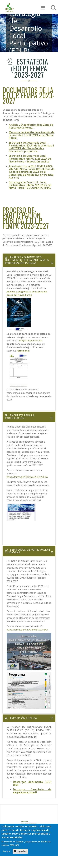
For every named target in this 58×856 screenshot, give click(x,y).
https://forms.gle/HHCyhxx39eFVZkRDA (27, 476)
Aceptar (7, 851)
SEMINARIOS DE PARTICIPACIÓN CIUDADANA (27, 551)
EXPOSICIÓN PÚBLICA (23, 718)
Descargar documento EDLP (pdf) (32, 783)
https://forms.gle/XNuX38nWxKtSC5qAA (27, 629)
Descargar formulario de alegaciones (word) (32, 791)
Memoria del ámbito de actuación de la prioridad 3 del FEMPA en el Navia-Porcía (31, 135)
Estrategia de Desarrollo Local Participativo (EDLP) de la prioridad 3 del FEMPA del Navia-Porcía (31, 145)
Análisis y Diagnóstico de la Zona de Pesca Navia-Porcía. (31, 126)
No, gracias (20, 851)
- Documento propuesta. (26, 149)
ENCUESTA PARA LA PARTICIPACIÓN (19, 417)
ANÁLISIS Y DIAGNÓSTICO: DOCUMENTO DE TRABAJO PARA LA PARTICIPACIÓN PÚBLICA (27, 260)
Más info (14, 844)
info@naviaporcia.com (30, 340)
